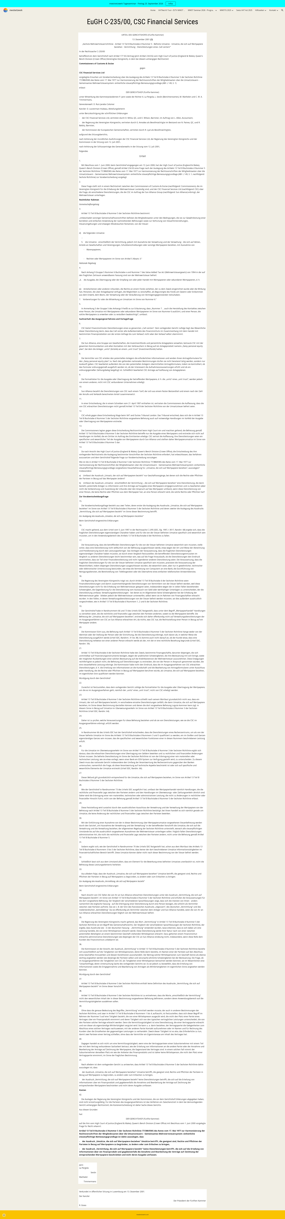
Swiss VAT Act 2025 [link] (244, 10)
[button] (282, 10)
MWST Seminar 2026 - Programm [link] (201, 10)
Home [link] (152, 10)
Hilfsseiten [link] (259, 10)
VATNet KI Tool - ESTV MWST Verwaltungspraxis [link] (171, 10)
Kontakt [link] (272, 10)
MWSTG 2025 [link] (225, 10)
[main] (142, 21)
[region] (142, 3)
